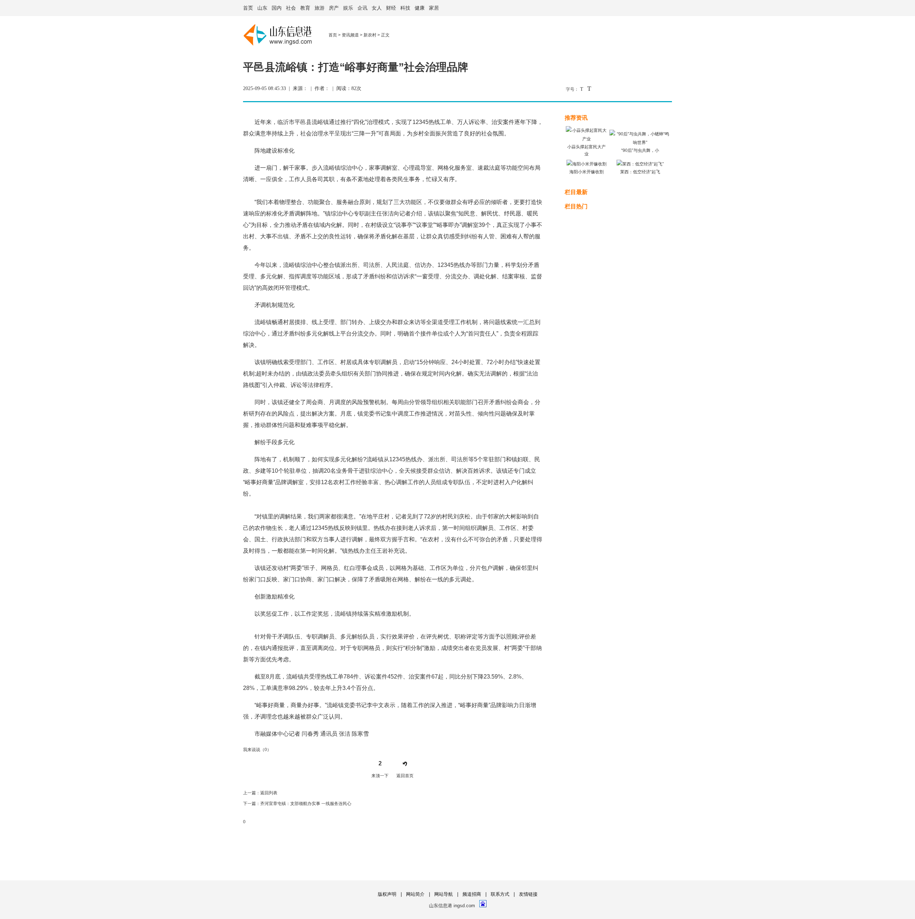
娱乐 (348, 8)
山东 (262, 8)
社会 (291, 8)
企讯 (362, 8)
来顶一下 (380, 775)
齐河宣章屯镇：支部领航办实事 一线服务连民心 (305, 803)
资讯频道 (350, 35)
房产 (334, 8)
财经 (391, 8)
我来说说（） (257, 749)
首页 (248, 8)
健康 (420, 8)
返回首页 (405, 775)
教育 (305, 8)
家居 (434, 8)
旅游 (320, 8)
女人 (377, 8)
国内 (277, 8)
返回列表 (268, 792)
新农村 (369, 35)
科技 (405, 8)
